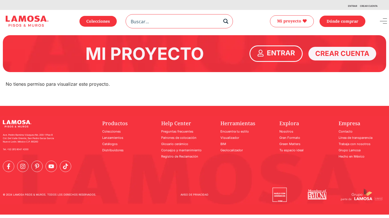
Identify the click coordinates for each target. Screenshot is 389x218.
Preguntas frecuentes (177, 131)
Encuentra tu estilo (234, 131)
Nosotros (286, 131)
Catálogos (110, 144)
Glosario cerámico (174, 144)
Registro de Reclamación (179, 156)
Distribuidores (113, 150)
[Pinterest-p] (37, 166)
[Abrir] (379, 21)
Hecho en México (352, 156)
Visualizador (229, 138)
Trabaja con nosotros (354, 144)
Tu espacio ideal (291, 150)
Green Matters (289, 144)
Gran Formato (289, 138)
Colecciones (111, 131)
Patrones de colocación (178, 138)
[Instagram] (22, 166)
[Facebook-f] (8, 166)
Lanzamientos (112, 138)
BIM (223, 144)
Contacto (346, 131)
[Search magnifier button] (226, 21)
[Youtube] (51, 166)
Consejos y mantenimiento (181, 150)
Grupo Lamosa (350, 150)
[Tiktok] (65, 166)
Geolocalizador (231, 150)
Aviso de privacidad (194, 194)
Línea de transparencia (355, 138)
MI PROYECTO (144, 53)
